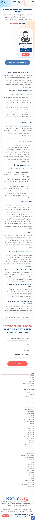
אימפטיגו (31, 394)
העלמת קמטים (30, 400)
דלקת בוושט (31, 466)
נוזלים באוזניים (30, 408)
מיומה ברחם (31, 434)
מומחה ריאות (30, 482)
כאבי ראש (31, 472)
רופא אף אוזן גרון (29, 480)
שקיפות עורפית (30, 448)
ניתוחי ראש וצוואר (29, 446)
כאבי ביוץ (31, 440)
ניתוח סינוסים (30, 474)
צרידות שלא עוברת (29, 419)
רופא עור (31, 423)
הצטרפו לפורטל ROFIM (28, 383)
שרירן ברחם (31, 432)
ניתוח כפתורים (30, 404)
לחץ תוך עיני (31, 402)
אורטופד (31, 478)
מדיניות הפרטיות (20, 516)
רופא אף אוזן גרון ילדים (28, 484)
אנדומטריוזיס (30, 438)
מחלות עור (31, 426)
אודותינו (32, 378)
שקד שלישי (31, 398)
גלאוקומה (31, 430)
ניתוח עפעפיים (30, 460)
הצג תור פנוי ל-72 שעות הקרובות (20, 358)
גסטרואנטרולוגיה (29, 468)
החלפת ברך (31, 417)
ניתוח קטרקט (30, 412)
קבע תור (25, 54)
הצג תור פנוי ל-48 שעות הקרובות (20, 355)
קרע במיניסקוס (30, 396)
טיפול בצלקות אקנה (29, 410)
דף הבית (32, 5)
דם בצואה (31, 450)
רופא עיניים (31, 486)
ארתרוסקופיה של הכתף (28, 452)
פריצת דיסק (31, 415)
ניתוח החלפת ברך (29, 406)
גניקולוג (32, 488)
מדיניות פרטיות (30, 382)
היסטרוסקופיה (30, 470)
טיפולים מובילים (24, 5)
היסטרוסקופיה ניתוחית (28, 436)
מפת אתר (31, 385)
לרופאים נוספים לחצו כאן (17, 62)
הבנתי (5, 516)
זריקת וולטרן (30, 392)
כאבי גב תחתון (30, 414)
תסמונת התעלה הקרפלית (27, 456)
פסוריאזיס (31, 476)
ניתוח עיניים (31, 464)
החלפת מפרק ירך (29, 444)
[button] (33, 518)
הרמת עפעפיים (30, 428)
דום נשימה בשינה (29, 458)
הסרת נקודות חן (30, 462)
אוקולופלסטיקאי (30, 490)
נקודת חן (31, 442)
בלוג (33, 380)
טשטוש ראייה (30, 454)
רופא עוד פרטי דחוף (29, 421)
